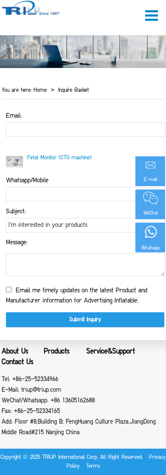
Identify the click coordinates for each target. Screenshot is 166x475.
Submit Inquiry (85, 320)
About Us (15, 352)
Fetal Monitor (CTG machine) (59, 158)
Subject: (16, 211)
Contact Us (17, 362)
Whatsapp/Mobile (27, 180)
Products (56, 352)
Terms (93, 466)
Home (39, 90)
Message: (17, 242)
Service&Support (110, 352)
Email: (14, 116)
